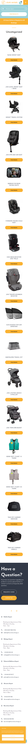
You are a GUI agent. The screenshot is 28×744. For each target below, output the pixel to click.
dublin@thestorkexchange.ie (11, 632)
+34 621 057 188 (8, 696)
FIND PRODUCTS (14, 14)
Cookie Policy (21, 732)
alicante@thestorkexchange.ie (12, 699)
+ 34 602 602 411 (8, 652)
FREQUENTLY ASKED (8, 592)
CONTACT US (8, 598)
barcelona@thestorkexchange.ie (12, 721)
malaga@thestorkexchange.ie (12, 655)
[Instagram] (16, 611)
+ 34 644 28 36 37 (9, 674)
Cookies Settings (13, 739)
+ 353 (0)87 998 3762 (10, 630)
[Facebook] (11, 611)
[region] (13, 734)
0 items (20, 3)
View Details (14, 60)
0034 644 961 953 (9, 719)
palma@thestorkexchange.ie (11, 677)
